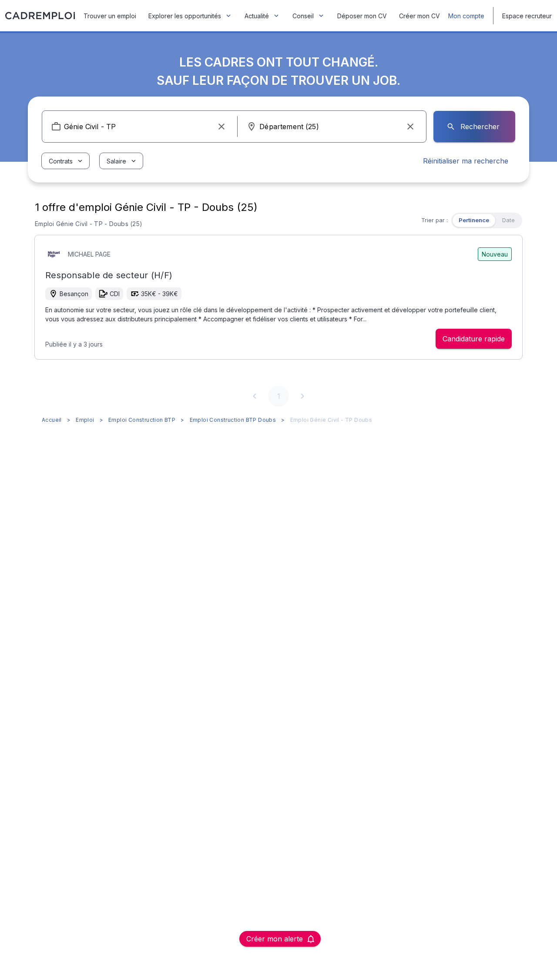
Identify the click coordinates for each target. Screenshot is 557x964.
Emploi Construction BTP (141, 420)
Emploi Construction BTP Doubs (233, 420)
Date (508, 220)
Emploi (85, 420)
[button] (221, 126)
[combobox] (140, 126)
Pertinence (474, 220)
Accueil (52, 420)
